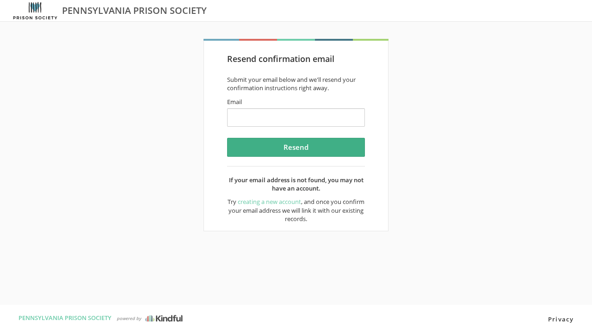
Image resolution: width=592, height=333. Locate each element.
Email (234, 102)
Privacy (561, 319)
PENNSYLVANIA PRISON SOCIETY (64, 318)
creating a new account (269, 201)
